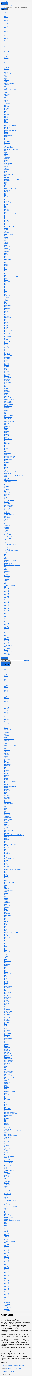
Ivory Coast (7, 295)
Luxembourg (8, 336)
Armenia (6, 95)
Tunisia (6, 546)
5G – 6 (6, 26)
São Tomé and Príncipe (10, 480)
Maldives (6, 347)
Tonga (6, 541)
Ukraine (6, 558)
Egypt (6, 196)
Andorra (6, 84)
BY (5, 138)
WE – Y (6, 642)
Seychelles (7, 489)
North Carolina (8, 415)
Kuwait (6, 316)
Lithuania (7, 332)
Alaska (6, 78)
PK (5, 445)
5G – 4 (6, 23)
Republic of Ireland (9, 456)
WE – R (6, 631)
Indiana (6, 280)
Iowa (5, 283)
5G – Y (6, 70)
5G (5, 15)
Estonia (6, 207)
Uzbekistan (7, 571)
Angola (6, 86)
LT (5, 335)
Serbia (6, 487)
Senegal (6, 486)
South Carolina (8, 505)
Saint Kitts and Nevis (10, 472)
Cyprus (6, 171)
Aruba (6, 97)
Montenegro (7, 377)
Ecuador (6, 191)
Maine (6, 343)
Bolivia (6, 124)
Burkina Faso (8, 135)
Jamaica (6, 297)
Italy (5, 294)
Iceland (6, 265)
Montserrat (7, 379)
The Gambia (7, 538)
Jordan (6, 300)
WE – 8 (6, 601)
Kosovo (6, 313)
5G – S (6, 61)
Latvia (6, 322)
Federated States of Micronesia (13, 213)
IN (5, 275)
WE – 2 (6, 591)
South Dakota (8, 506)
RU (5, 465)
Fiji (5, 217)
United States (8, 563)
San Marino (7, 478)
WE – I (6, 617)
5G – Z (6, 72)
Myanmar (7, 387)
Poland (6, 448)
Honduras (7, 258)
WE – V (6, 637)
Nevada (6, 396)
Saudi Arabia (8, 481)
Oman (6, 428)
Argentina (7, 91)
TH (5, 532)
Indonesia (7, 281)
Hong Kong (7, 259)
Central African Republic (11, 149)
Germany (7, 236)
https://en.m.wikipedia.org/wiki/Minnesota (12, 1365)
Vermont (6, 577)
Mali (5, 349)
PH (5, 442)
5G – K (6, 48)
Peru (5, 440)
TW (5, 554)
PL (5, 447)
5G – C (6, 36)
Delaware (7, 177)
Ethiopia (6, 210)
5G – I (6, 45)
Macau (6, 339)
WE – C (6, 607)
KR (5, 314)
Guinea (6, 248)
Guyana (6, 251)
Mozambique (8, 382)
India (5, 278)
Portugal (6, 450)
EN (5, 199)
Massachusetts (8, 355)
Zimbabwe (7, 654)
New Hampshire (9, 399)
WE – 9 (6, 602)
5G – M (6, 51)
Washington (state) (9, 585)
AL (5, 75)
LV (5, 338)
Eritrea (6, 204)
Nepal (6, 393)
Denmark (7, 180)
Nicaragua (7, 407)
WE (5, 587)
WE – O (6, 626)
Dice (5, 182)
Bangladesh (7, 108)
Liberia (6, 327)
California (7, 139)
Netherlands (7, 395)
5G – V (6, 65)
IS (5, 289)
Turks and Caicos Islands (11, 550)
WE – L (6, 621)
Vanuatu (6, 572)
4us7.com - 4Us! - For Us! (8, 6)
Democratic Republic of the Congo (14, 179)
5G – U (6, 64)
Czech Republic (8, 174)
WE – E (6, 610)
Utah (5, 569)
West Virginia (8, 645)
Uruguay (6, 566)
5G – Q (6, 58)
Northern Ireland (9, 421)
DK (5, 185)
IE (5, 270)
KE (5, 306)
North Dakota (8, 417)
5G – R (6, 59)
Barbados (7, 110)
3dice (5, 12)
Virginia (6, 580)
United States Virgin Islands (12, 565)
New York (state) (9, 404)
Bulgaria (6, 133)
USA (5, 568)
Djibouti (6, 184)
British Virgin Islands (10, 130)
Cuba (5, 168)
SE (5, 484)
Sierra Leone (7, 492)
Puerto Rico (7, 453)
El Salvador (7, 198)
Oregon (6, 429)
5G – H (6, 43)
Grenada (6, 243)
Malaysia (6, 346)
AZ (5, 102)
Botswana (7, 127)
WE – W (6, 639)
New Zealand (8, 406)
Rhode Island (8, 459)
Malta (5, 350)
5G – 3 (6, 21)
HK (5, 256)
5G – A (6, 32)
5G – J (6, 47)
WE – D (6, 609)
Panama (6, 434)
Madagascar (7, 341)
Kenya (6, 310)
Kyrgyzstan (7, 317)
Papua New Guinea (9, 436)
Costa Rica (7, 165)
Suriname (7, 517)
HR (5, 261)
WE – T (6, 634)
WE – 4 (6, 595)
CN (5, 155)
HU (5, 262)
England (6, 201)
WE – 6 (6, 598)
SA (5, 470)
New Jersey (7, 401)
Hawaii (6, 254)
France (6, 225)
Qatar (5, 454)
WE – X (6, 640)
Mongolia (7, 374)
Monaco (6, 373)
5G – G (6, 42)
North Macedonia (9, 420)
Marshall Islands (8, 352)
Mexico (6, 360)
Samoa (6, 476)
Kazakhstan (7, 305)
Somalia (6, 502)
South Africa (7, 503)
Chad (5, 151)
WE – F (6, 612)
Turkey (6, 547)
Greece (6, 242)
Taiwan (6, 524)
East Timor (7, 190)
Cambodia (7, 141)
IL (5, 272)
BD (5, 111)
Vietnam (6, 579)
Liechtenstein (8, 330)
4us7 (5, 14)
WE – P (6, 628)
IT (5, 292)
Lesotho (6, 325)
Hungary (6, 264)
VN (5, 582)
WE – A (6, 604)
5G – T (6, 62)
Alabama (6, 77)
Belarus (6, 113)
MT (5, 384)
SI (5, 491)
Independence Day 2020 (11, 276)
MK (5, 368)
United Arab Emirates (10, 560)
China (6, 154)
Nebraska (7, 391)
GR (5, 240)
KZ (5, 319)
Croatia (6, 166)
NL (5, 412)
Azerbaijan (7, 103)
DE (5, 176)
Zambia (6, 653)
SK (5, 495)
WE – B (6, 606)
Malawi (6, 344)
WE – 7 (6, 599)
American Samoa (9, 83)
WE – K (6, 620)
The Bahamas (8, 536)
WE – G (6, 613)
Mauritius (7, 358)
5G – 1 (6, 18)
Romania (6, 462)
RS (5, 464)
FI (5, 215)
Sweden (6, 519)
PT (5, 451)
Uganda (6, 557)
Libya (6, 328)
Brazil (6, 128)
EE (5, 193)
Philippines (7, 443)
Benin (6, 117)
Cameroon (7, 143)
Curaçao (6, 169)
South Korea (7, 508)
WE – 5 (6, 596)
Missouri (6, 366)
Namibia (6, 388)
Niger (5, 409)
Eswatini (6, 209)
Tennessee (7, 528)
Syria (5, 522)
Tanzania (6, 527)
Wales (6, 584)
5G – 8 (6, 29)
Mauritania (7, 357)
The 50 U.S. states (9, 535)
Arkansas (7, 94)
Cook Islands (8, 163)
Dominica (7, 187)
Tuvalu (6, 552)
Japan (5, 299)
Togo (5, 539)
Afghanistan (7, 73)
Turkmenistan (8, 549)
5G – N (6, 53)
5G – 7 (6, 28)
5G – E (6, 39)
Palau (5, 432)
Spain (5, 511)
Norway (6, 423)
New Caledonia (8, 398)
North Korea (7, 418)
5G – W (6, 67)
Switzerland (7, 521)
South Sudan (7, 510)
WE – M (6, 623)
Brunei (6, 132)
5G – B (6, 34)
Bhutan (6, 122)
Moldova (6, 371)
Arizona (6, 92)
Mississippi (7, 365)
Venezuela (7, 576)
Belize (6, 116)
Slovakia (6, 497)
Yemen (6, 650)
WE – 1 (6, 590)
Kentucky (7, 308)
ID (5, 267)
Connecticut (7, 162)
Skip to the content (6, 1)
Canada (6, 144)
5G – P (6, 56)
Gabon (6, 228)
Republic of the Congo (10, 458)
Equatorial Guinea (9, 202)
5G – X (6, 69)
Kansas (6, 303)
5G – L (6, 50)
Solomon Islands (9, 500)
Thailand (6, 533)
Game (6, 229)
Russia (6, 467)
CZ (5, 173)
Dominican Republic (10, 188)
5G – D (6, 37)
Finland (6, 218)
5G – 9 (6, 31)
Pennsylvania (8, 439)
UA (5, 555)
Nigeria (6, 410)
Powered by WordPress (7, 1371)
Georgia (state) (8, 234)
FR (5, 223)
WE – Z (6, 643)
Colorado (7, 158)
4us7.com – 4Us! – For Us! (13, 1368)
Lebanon (6, 324)
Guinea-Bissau (8, 250)
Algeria (6, 81)
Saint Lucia (7, 473)
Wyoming (7, 648)
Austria (6, 100)
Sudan (6, 516)
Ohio (5, 424)
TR (5, 543)
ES (5, 206)
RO (5, 461)
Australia (6, 99)
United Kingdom (9, 561)
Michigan (7, 362)
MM (5, 369)
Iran (5, 286)
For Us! (6, 221)
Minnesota (7, 363)
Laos (5, 321)
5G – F (6, 40)
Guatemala (7, 247)
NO (5, 413)
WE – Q (6, 629)
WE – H (6, 615)
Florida (6, 220)
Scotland (6, 483)
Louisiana (7, 333)
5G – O (6, 54)
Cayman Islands (8, 147)
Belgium (6, 114)
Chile (5, 152)
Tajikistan (7, 525)
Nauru (6, 390)
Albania (6, 80)
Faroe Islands (8, 212)
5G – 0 (6, 17)
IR (5, 284)
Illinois (6, 273)
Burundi (6, 136)
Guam (6, 245)
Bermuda (6, 119)
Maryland (7, 354)
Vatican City (7, 574)
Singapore (7, 494)
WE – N (6, 624)
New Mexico (8, 402)
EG (5, 195)
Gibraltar (6, 239)
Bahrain (6, 106)
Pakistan (6, 431)
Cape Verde (7, 146)
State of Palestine (9, 514)
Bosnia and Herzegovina (11, 125)
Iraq (5, 287)
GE (5, 231)
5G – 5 (6, 25)
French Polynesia (9, 226)
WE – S (6, 632)
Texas (6, 530)
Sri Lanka (7, 513)
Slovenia (6, 498)
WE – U (6, 635)
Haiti (5, 253)
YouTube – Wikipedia (10, 651)
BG (5, 121)
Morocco (6, 380)
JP (5, 302)
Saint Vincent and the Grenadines (13, 475)
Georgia (6, 232)
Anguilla (6, 88)
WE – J (6, 618)
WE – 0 (6, 588)
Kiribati (6, 311)
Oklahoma (7, 426)
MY (5, 385)
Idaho (5, 269)
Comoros (6, 160)
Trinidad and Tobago (10, 544)
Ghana (6, 237)
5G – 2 (6, 20)
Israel (5, 291)
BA (5, 105)
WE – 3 (6, 593)
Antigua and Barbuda (10, 89)
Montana (6, 376)
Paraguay (7, 437)
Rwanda (6, 469)
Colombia (7, 157)
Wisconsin (7, 646)
